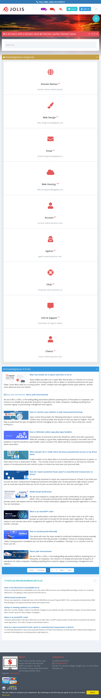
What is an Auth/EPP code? (16, 617)
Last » (70, 570)
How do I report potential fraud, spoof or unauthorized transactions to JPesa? (39, 627)
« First (31, 570)
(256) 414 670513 (57, 2)
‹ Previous (40, 570)
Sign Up (86, 9)
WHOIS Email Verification (15, 597)
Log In (73, 9)
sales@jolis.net (61, 663)
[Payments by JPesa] (9, 683)
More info (6, 695)
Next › (62, 570)
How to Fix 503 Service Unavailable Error (21, 587)
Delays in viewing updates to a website (21, 607)
